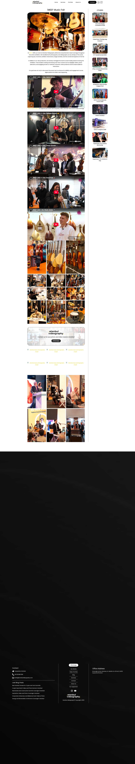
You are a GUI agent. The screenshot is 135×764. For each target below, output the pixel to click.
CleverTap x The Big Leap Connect (100, 40)
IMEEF (31, 53)
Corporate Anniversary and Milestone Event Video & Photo (28, 696)
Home (56, 2)
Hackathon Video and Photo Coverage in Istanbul (25, 693)
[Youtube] (75, 690)
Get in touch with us (33, 108)
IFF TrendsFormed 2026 (100, 55)
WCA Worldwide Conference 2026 (100, 24)
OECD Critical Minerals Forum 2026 (100, 100)
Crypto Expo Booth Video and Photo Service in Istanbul (27, 688)
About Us (78, 2)
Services (63, 2)
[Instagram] (72, 690)
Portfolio (70, 2)
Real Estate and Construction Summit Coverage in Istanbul (28, 691)
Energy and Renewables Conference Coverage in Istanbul (28, 698)
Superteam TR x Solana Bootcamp (100, 144)
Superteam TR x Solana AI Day (100, 159)
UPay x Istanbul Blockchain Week (100, 69)
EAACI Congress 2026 (100, 129)
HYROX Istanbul (100, 115)
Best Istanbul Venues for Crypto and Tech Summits (26, 685)
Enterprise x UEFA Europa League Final (100, 85)
